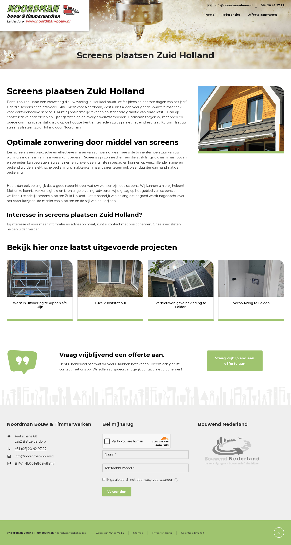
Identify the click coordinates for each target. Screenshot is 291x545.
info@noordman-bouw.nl (233, 5)
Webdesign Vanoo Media (110, 532)
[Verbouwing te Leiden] (251, 278)
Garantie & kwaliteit (192, 532)
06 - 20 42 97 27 (272, 5)
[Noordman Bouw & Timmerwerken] (49, 18)
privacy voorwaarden (156, 480)
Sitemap (138, 532)
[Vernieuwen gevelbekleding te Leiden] (180, 278)
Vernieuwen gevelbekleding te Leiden (181, 305)
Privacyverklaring (162, 532)
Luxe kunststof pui (110, 303)
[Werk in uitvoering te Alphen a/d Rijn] (40, 278)
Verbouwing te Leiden (251, 303)
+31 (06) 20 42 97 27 (31, 449)
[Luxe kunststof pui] (110, 278)
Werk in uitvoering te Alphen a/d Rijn (40, 305)
